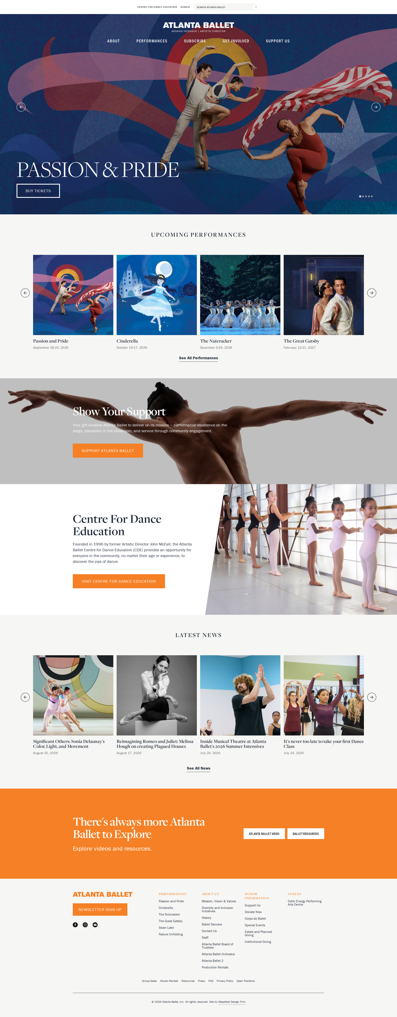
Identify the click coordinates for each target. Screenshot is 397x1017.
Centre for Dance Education (157, 6)
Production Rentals (215, 967)
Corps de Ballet (255, 918)
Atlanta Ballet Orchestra (218, 954)
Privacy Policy (225, 981)
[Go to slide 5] (372, 196)
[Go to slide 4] (369, 196)
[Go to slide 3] (366, 196)
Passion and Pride (171, 901)
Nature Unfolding (171, 934)
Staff (205, 937)
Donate (185, 6)
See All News (198, 768)
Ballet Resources (306, 833)
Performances (151, 40)
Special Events (255, 925)
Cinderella (166, 908)
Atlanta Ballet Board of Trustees (217, 945)
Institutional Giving (258, 941)
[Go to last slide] (21, 107)
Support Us (278, 40)
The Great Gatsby (171, 921)
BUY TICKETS (38, 190)
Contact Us (209, 931)
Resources (188, 981)
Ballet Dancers (212, 924)
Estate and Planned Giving (258, 933)
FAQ (210, 981)
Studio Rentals (169, 981)
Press (201, 981)
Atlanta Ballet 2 (212, 961)
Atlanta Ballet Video (264, 833)
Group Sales (149, 981)
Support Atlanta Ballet (108, 450)
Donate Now (253, 912)
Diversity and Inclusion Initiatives (217, 909)
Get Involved (236, 40)
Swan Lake (166, 927)
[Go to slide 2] (363, 196)
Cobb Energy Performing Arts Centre (305, 902)
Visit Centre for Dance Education (119, 581)
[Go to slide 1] (360, 196)
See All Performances (198, 357)
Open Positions (246, 981)
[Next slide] (375, 107)
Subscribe (195, 40)
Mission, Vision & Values (219, 901)
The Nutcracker (169, 914)
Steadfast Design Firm (231, 1002)
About (113, 40)
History (206, 918)
